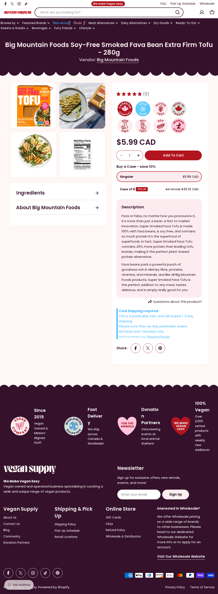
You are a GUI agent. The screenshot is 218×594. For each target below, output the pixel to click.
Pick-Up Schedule (183, 4)
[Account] (201, 12)
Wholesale (207, 4)
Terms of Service (202, 587)
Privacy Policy (175, 587)
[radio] (159, 176)
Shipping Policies (158, 336)
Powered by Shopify (53, 587)
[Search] (177, 12)
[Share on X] (148, 348)
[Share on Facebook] (136, 348)
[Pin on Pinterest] (160, 348)
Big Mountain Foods (118, 60)
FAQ (163, 4)
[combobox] (109, 12)
